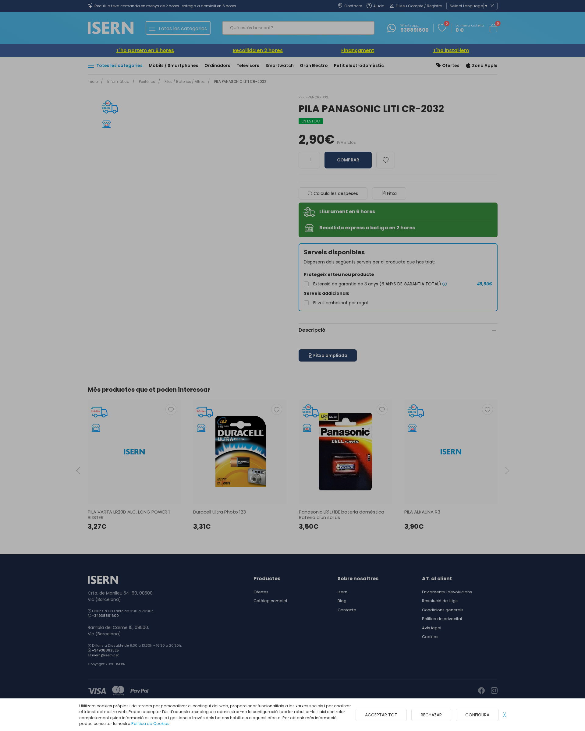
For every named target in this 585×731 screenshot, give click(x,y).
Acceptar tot (381, 715)
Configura (477, 715)
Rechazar (431, 715)
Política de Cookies (150, 723)
